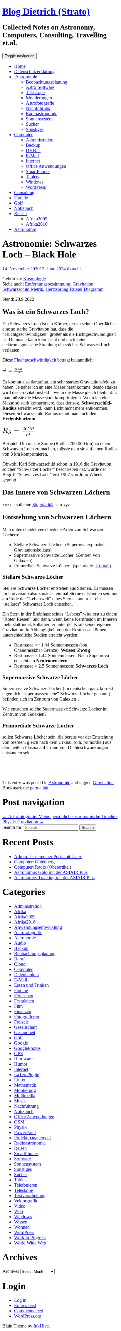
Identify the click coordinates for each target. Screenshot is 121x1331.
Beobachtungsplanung (46, 81)
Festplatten (24, 1000)
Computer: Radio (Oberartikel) (42, 867)
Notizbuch (23, 208)
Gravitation (83, 283)
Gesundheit (24, 1032)
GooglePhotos (27, 1048)
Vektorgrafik (25, 1200)
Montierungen (39, 97)
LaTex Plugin (26, 1074)
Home (20, 66)
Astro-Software (40, 87)
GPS (18, 1053)
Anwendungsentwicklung (38, 927)
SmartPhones (38, 171)
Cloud (20, 964)
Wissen (20, 1221)
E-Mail (32, 155)
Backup (33, 145)
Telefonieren (25, 1185)
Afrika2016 (36, 224)
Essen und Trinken (31, 985)
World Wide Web (30, 1242)
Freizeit (21, 1021)
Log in (20, 1300)
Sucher (32, 124)
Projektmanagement (32, 1137)
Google (21, 1042)
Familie (21, 197)
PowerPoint (25, 1132)
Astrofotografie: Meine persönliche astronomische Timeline (59, 816)
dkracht (74, 268)
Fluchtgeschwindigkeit (35, 359)
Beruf (19, 958)
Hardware (23, 1058)
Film (18, 1006)
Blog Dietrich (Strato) (46, 11)
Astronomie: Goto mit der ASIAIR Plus (51, 872)
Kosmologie (34, 278)
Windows (34, 181)
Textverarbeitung (30, 1195)
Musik (20, 1100)
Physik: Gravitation (23, 821)
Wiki (18, 1211)
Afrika (20, 911)
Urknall (102, 565)
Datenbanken (26, 974)
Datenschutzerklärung (34, 71)
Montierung (25, 1090)
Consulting (24, 192)
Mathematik (25, 1085)
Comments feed (28, 1310)
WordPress (36, 187)
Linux (19, 1079)
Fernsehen (23, 995)
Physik (20, 1127)
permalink (39, 787)
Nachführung (38, 108)
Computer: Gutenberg (34, 861)
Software (22, 1158)
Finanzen (22, 1011)
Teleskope (35, 92)
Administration (39, 139)
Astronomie (25, 76)
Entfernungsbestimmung (47, 283)
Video (19, 1206)
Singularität (42, 504)
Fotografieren (26, 1016)
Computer (23, 134)
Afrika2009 (36, 218)
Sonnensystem (39, 118)
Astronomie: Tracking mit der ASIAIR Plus (54, 877)
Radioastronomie (41, 113)
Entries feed (25, 1305)
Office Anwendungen (46, 166)
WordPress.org (27, 1315)
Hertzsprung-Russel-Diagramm (74, 289)
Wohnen (22, 1227)
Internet (33, 160)
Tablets (32, 176)
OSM (19, 1121)
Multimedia (24, 1095)
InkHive (41, 1325)
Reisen (20, 213)
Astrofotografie (40, 103)
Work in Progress (30, 1237)
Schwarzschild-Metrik (22, 289)
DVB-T (33, 150)
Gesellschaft (25, 1027)
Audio (20, 943)
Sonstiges (34, 129)
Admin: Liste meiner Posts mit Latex (48, 856)
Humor (20, 1064)
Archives (10, 1271)
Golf (18, 202)
